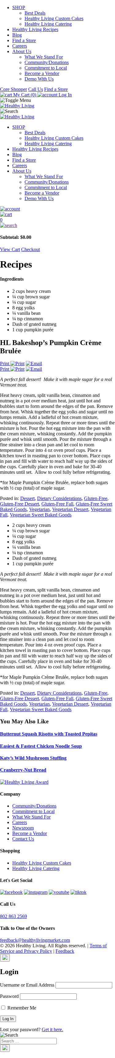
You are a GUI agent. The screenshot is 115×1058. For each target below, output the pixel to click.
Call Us (35, 89)
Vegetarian (39, 509)
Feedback (65, 951)
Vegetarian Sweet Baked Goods (40, 514)
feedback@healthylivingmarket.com (35, 940)
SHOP (18, 7)
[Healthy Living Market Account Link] (57, 209)
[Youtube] (59, 892)
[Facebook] (11, 892)
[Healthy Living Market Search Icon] (57, 225)
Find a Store (24, 40)
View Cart (10, 249)
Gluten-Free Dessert (19, 503)
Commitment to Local (46, 67)
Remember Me (21, 1007)
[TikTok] (78, 892)
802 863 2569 (13, 916)
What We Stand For (44, 56)
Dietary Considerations (59, 498)
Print (5, 363)
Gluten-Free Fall (57, 503)
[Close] (5, 958)
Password (9, 996)
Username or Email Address (27, 985)
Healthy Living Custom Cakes (54, 18)
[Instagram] (36, 892)
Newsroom (23, 827)
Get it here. (52, 1029)
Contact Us (23, 838)
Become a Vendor (42, 73)
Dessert (27, 498)
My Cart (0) (24, 94)
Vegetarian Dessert (70, 509)
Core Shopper (13, 89)
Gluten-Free (95, 498)
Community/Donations (47, 62)
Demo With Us (39, 78)
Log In (64, 94)
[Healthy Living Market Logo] (17, 116)
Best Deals (35, 13)
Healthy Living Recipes (35, 29)
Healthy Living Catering (48, 24)
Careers (19, 46)
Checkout (30, 249)
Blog (17, 35)
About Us (21, 51)
